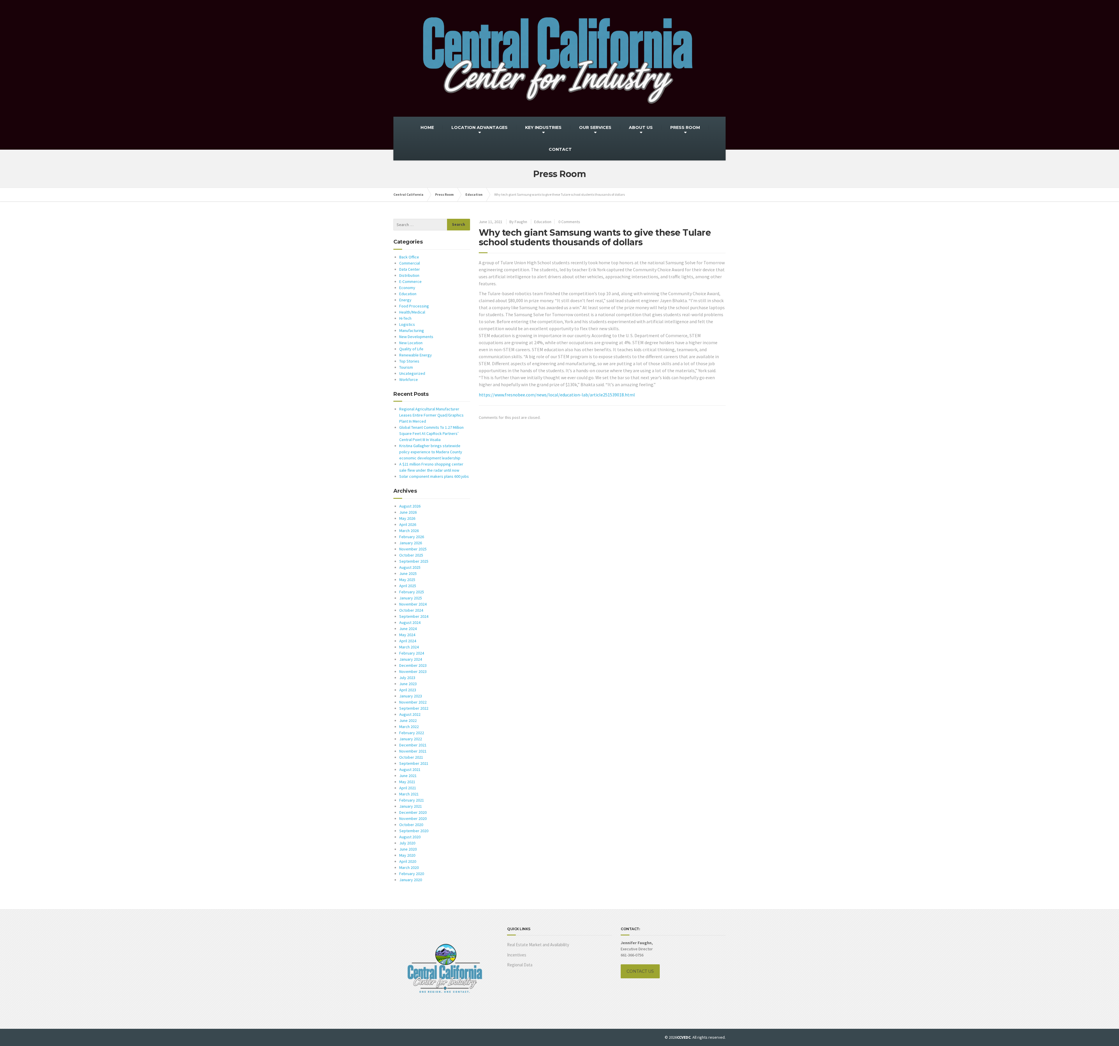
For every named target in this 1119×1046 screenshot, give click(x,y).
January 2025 (410, 598)
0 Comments (569, 221)
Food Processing (414, 306)
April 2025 (407, 585)
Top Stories (409, 361)
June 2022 (408, 720)
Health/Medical (412, 312)
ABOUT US (641, 127)
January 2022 (410, 738)
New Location (411, 342)
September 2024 (413, 616)
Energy (405, 299)
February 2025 (411, 591)
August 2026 (409, 506)
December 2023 (413, 665)
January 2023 (410, 696)
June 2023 (408, 683)
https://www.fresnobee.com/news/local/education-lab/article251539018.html (557, 395)
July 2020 (407, 843)
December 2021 (413, 745)
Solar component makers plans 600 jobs (434, 476)
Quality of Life (411, 348)
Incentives (516, 955)
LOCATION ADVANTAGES (479, 127)
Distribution (409, 275)
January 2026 (410, 542)
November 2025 (413, 549)
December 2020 (413, 812)
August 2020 (409, 836)
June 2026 (408, 512)
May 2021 (407, 781)
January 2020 (410, 879)
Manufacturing (411, 330)
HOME (427, 127)
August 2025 (409, 567)
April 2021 (407, 787)
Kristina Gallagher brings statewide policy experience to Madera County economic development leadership (430, 452)
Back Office (409, 257)
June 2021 (408, 775)
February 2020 (411, 873)
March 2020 (409, 867)
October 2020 (411, 824)
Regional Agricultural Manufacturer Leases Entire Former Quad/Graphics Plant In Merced (431, 415)
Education (542, 221)
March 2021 (409, 794)
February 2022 (411, 732)
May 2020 (407, 855)
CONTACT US (640, 971)
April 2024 (407, 640)
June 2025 (408, 573)
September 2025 (413, 561)
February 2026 (411, 536)
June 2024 (408, 628)
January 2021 (410, 806)
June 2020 (408, 849)
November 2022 (413, 702)
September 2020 (413, 830)
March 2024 (409, 647)
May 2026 (407, 518)
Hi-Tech (405, 318)
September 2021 (413, 763)
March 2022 (409, 726)
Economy (407, 287)
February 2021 (411, 800)
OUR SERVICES (595, 127)
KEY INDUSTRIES (543, 127)
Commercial (409, 263)
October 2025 (411, 555)
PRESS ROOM (685, 127)
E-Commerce (410, 281)
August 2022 (409, 714)
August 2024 (409, 622)
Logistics (407, 324)
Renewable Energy (415, 355)
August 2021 (409, 769)
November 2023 (413, 671)
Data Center (409, 269)
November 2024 (413, 604)
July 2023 (407, 677)
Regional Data (519, 965)
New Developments (416, 336)
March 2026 (409, 530)
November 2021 (413, 751)
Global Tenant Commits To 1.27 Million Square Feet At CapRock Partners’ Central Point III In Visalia (431, 433)
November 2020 (413, 818)
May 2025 (407, 579)
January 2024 (410, 659)
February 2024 (411, 653)
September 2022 (413, 708)
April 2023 (407, 689)
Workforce (408, 379)
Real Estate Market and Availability (538, 944)
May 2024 (407, 634)
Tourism (406, 367)
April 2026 (407, 524)
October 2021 (411, 757)
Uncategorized (412, 373)
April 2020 (407, 861)
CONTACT (560, 149)
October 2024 (411, 610)
